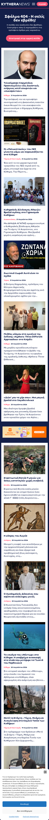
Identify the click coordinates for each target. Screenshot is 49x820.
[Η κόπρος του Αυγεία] (24, 517)
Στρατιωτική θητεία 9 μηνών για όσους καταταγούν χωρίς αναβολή (23, 479)
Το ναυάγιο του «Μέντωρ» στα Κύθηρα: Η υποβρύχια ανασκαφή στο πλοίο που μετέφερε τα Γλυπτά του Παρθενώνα (23, 658)
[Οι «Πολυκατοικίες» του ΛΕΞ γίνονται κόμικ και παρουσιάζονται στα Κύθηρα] (24, 130)
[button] (45, 772)
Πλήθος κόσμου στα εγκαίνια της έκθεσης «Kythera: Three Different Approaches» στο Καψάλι (23, 337)
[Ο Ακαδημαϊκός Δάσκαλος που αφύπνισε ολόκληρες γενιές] (24, 575)
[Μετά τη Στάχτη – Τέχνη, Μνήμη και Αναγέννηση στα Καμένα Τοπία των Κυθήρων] (24, 699)
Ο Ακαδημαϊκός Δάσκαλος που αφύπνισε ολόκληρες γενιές (21, 595)
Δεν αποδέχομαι (24, 811)
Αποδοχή (24, 804)
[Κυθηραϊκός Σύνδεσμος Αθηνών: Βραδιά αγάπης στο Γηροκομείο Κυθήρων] (24, 191)
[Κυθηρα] (15, 4)
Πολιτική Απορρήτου (31, 817)
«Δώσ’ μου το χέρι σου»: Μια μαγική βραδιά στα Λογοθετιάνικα (24, 399)
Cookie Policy (14, 817)
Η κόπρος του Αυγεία (15, 535)
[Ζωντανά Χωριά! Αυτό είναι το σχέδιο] (24, 255)
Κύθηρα (7, 95)
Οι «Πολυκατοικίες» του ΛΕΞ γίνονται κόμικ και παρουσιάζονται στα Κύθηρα (23, 152)
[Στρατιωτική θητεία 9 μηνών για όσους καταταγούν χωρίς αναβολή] (24, 459)
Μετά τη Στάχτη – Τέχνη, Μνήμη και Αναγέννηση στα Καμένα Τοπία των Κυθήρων (24, 721)
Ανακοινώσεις (9, 219)
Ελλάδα (7, 485)
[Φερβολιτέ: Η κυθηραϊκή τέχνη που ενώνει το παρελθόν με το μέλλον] (24, 760)
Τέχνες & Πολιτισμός (12, 159)
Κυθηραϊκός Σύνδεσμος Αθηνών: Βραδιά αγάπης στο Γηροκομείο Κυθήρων (22, 212)
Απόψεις (7, 540)
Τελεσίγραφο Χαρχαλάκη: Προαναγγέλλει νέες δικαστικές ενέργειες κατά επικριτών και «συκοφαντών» (21, 87)
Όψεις (6, 280)
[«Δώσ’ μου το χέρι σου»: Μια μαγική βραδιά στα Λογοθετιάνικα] (24, 379)
